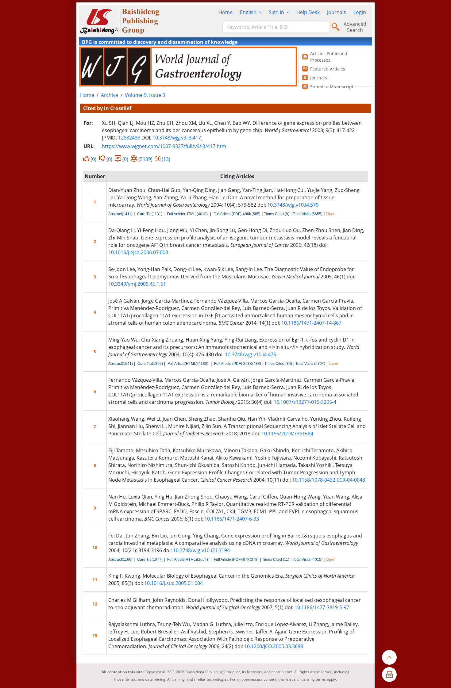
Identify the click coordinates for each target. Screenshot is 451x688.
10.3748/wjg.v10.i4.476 (250, 354)
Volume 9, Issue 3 (145, 95)
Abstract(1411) (120, 214)
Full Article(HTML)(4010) (187, 214)
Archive (109, 95)
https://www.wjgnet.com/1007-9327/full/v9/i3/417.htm (164, 146)
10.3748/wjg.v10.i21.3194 (201, 550)
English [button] (249, 12)
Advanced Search (355, 27)
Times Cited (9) (276, 214)
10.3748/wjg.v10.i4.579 (292, 204)
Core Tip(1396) (150, 363)
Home (225, 12)
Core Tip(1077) (150, 559)
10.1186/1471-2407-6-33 (231, 518)
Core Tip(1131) (149, 214)
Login (359, 12)
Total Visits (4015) (307, 559)
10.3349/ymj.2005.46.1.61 (137, 284)
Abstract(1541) (120, 363)
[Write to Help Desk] (389, 674)
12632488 (129, 137)
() (93, 159)
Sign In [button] (277, 12)
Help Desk (308, 12)
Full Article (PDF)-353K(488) (237, 363)
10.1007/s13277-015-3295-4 (305, 402)
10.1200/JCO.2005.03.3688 (273, 646)
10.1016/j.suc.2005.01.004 (173, 583)
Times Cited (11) (275, 559)
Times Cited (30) (278, 363)
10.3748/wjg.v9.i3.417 (176, 137)
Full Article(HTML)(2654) (187, 559)
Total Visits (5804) (310, 363)
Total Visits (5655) (307, 214)
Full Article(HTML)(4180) (188, 363)
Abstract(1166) (120, 559)
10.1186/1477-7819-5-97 (322, 607)
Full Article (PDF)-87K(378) (236, 559)
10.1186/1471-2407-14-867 (311, 322)
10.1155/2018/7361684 (287, 433)
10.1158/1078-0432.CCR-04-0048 (328, 479)
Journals (336, 12)
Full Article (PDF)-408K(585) (237, 214)
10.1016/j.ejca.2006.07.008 (138, 252)
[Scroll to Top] (389, 657)
